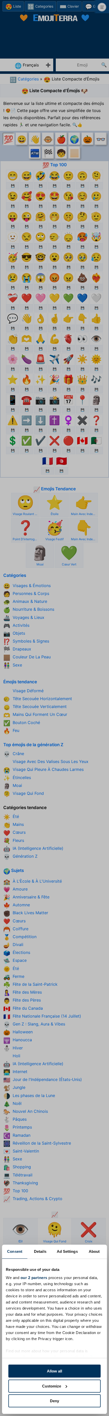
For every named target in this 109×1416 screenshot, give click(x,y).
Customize (51, 1386)
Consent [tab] (14, 1251)
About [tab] (94, 1251)
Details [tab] (40, 1251)
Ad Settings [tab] (67, 1251)
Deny (54, 1401)
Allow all (54, 1371)
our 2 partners (34, 1277)
